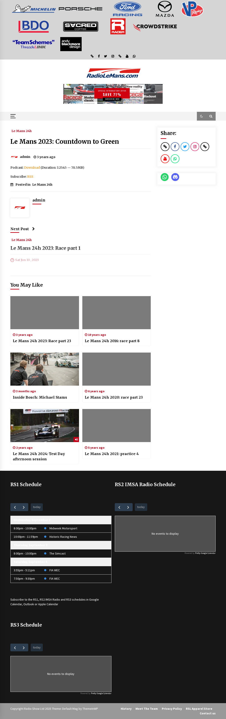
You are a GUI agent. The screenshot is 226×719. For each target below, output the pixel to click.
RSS (30, 177)
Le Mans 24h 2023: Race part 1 (45, 248)
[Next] (23, 507)
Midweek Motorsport (63, 528)
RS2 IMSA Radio (50, 599)
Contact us (208, 713)
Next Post (19, 229)
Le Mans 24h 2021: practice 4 (112, 454)
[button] (201, 116)
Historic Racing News (63, 537)
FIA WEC (54, 570)
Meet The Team (147, 709)
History (126, 709)
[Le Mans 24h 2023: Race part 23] (44, 312)
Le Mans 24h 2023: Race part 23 (42, 341)
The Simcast (57, 553)
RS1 (35, 599)
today (37, 507)
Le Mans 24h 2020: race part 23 (114, 397)
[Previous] (14, 507)
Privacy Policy (172, 709)
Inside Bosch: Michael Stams (40, 397)
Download (32, 168)
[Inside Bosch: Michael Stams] (44, 369)
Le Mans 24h (21, 131)
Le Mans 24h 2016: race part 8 (112, 341)
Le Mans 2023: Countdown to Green (64, 142)
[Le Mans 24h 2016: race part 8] (116, 312)
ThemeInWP (90, 709)
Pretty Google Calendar (205, 553)
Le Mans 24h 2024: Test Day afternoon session (39, 456)
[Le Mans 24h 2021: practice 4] (116, 425)
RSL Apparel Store (199, 709)
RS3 (68, 599)
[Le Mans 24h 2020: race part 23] (116, 369)
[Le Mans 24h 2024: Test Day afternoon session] (44, 425)
